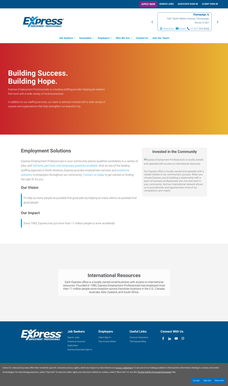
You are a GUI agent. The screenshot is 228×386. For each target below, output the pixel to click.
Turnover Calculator (139, 337)
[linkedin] (169, 338)
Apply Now (148, 4)
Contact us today (93, 174)
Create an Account (76, 341)
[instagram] (182, 338)
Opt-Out (207, 380)
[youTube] (176, 338)
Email (202, 26)
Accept (196, 380)
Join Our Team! (160, 38)
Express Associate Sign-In (79, 349)
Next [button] (217, 21)
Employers (104, 38)
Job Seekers (66, 38)
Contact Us (142, 38)
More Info (219, 380)
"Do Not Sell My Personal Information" (154, 372)
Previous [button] (152, 21)
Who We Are (123, 38)
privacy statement (124, 367)
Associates (85, 38)
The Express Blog (138, 341)
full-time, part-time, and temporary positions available (65, 165)
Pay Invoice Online (107, 341)
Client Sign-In (210, 4)
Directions (188, 26)
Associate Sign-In (188, 4)
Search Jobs (166, 4)
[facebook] (163, 338)
